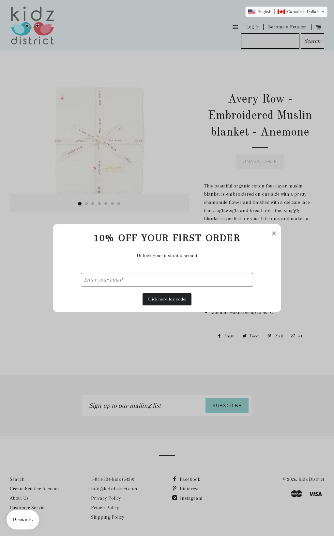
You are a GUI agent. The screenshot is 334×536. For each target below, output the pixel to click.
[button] (286, 12)
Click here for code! (167, 299)
